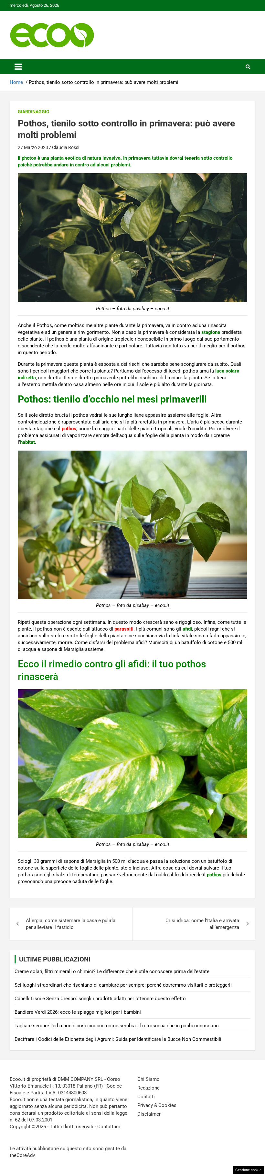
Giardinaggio (33, 111)
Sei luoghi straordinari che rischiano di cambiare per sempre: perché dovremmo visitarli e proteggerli (123, 985)
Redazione (148, 1088)
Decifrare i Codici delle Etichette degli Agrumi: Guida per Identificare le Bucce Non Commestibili (118, 1039)
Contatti (146, 1097)
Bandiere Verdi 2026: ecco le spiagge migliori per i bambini (78, 1012)
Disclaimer (149, 1114)
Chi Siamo (148, 1079)
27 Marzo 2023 (33, 147)
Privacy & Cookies (156, 1105)
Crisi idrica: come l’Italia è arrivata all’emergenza (202, 924)
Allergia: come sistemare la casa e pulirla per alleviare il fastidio (70, 924)
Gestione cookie (248, 1170)
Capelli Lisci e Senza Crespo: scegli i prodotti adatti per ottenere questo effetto (100, 998)
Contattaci (108, 1127)
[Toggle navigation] (18, 66)
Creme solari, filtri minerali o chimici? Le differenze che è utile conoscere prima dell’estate (112, 971)
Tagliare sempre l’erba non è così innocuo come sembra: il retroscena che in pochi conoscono (117, 1026)
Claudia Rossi (65, 147)
